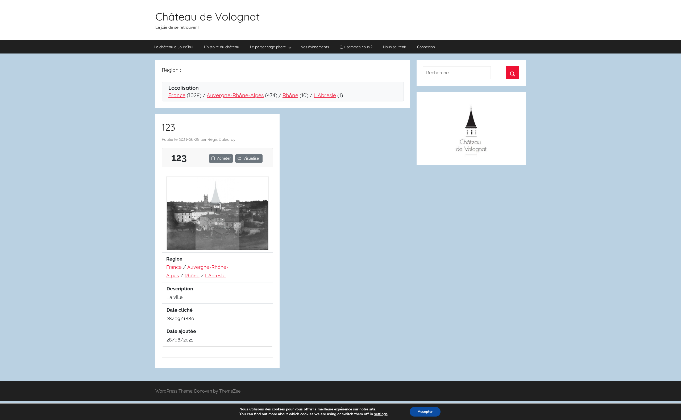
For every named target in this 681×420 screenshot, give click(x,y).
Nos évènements (315, 46)
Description (180, 288)
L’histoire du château (221, 46)
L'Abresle (325, 95)
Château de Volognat (207, 16)
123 (168, 127)
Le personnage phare (268, 46)
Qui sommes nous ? (356, 46)
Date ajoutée (181, 331)
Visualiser (251, 158)
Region (174, 259)
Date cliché (180, 310)
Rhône (290, 95)
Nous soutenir (394, 46)
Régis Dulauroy (221, 139)
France (176, 95)
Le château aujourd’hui (173, 46)
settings (381, 414)
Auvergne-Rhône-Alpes (235, 95)
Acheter (224, 158)
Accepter (425, 411)
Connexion (426, 46)
